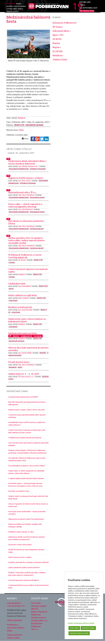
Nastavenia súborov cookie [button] (79, 633)
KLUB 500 (57, 51)
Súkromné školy (60, 31)
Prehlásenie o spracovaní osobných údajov (15, 628)
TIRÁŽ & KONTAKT (14, 621)
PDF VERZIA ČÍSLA (86, 11)
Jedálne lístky (59, 59)
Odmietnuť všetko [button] (88, 628)
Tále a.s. (34, 629)
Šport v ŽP (57, 35)
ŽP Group (57, 26)
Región (56, 47)
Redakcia (57, 55)
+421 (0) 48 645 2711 (16, 606)
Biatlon (56, 43)
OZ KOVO (57, 39)
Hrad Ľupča (36, 603)
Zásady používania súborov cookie (81, 623)
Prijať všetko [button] (74, 628)
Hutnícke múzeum (38, 618)
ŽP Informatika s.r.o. (39, 621)
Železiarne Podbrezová (64, 22)
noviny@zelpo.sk (14, 603)
